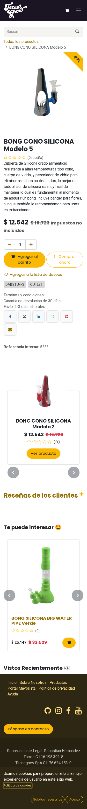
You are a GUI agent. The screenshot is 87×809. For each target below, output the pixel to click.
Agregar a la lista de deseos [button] (36, 274)
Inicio (12, 682)
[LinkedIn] (38, 316)
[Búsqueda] (77, 32)
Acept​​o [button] (74, 799)
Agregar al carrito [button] (27, 259)
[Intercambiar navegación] (78, 10)
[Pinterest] (66, 316)
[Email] (10, 329)
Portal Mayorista (21, 688)
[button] (13, 472)
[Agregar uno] (31, 244)
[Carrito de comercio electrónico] (67, 10)
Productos (58, 682)
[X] (24, 316)
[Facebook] (10, 316)
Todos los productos (21, 41)
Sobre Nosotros (33, 682)
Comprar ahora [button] (67, 259)
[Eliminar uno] (9, 244)
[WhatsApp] (52, 316)
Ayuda (12, 694)
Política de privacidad (56, 688)
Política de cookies (17, 785)
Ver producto (43, 453)
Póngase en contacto (28, 729)
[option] (43, 416)
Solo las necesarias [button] (47, 799)
